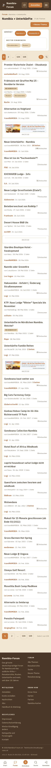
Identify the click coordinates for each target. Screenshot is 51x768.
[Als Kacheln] (46, 57)
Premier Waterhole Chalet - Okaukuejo (25, 64)
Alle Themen (33, 662)
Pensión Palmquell (14, 618)
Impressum (7, 719)
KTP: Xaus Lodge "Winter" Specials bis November (25, 304)
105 (24, 57)
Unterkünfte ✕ (34, 33)
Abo (3, 703)
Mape (6, 339)
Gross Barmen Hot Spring (18, 537)
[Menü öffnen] (46, 5)
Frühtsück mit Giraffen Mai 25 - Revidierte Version (21, 82)
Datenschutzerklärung (11, 722)
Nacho (7, 102)
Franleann (8, 216)
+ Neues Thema (40, 24)
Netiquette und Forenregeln (8, 734)
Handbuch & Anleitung (11, 707)
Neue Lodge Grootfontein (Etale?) (22, 190)
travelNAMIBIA (10, 118)
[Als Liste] (41, 57)
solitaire (7, 315)
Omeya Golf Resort (14, 570)
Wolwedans (10, 502)
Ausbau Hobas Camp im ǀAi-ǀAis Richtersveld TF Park (21, 413)
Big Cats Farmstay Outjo (17, 395)
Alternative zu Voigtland (17, 108)
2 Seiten (30, 349)
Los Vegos (8, 276)
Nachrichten (7, 699)
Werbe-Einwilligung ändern (10, 728)
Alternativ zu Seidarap (16, 602)
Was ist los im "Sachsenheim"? (21, 158)
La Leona (8, 596)
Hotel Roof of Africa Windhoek (21, 446)
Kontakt (5, 739)
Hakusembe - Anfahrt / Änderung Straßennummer (22, 285)
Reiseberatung (34, 677)
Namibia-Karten (34, 703)
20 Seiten (36, 145)
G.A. (5, 183)
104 (18, 57)
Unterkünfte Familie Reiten (19, 345)
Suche (30, 669)
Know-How (32, 692)
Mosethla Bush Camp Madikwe (20, 586)
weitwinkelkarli (10, 74)
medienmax (9, 547)
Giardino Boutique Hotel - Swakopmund (18, 249)
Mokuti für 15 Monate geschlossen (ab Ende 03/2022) (25, 520)
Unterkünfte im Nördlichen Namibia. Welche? (23, 324)
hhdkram (7, 495)
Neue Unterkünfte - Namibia (19, 141)
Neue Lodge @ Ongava (16, 554)
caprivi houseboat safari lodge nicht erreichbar (24, 464)
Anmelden (35, 5)
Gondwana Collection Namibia (20, 430)
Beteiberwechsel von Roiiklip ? (21, 206)
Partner (31, 699)
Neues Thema (33, 673)
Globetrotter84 (10, 404)
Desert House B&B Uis (16, 222)
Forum (4, 14)
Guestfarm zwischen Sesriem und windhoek (22, 484)
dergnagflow (9, 628)
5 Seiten (36, 382)
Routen (26, 45)
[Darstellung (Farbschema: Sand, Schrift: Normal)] (24, 5)
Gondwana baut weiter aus (19, 378)
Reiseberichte (13, 45)
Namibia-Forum (12, 5)
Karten (30, 696)
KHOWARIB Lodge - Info (17, 174)
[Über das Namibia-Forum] (3, 5)
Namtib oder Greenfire (16, 266)
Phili (6, 167)
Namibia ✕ (20, 33)
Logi (6, 296)
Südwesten (9, 200)
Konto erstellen (8, 696)
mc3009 (7, 232)
